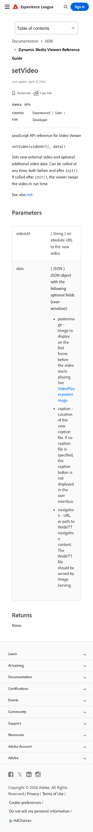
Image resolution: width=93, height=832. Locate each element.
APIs (27, 104)
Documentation (25, 41)
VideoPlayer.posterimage (66, 394)
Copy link (46, 93)
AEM (49, 41)
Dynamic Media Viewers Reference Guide (46, 54)
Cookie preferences (25, 802)
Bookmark (24, 93)
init (30, 194)
